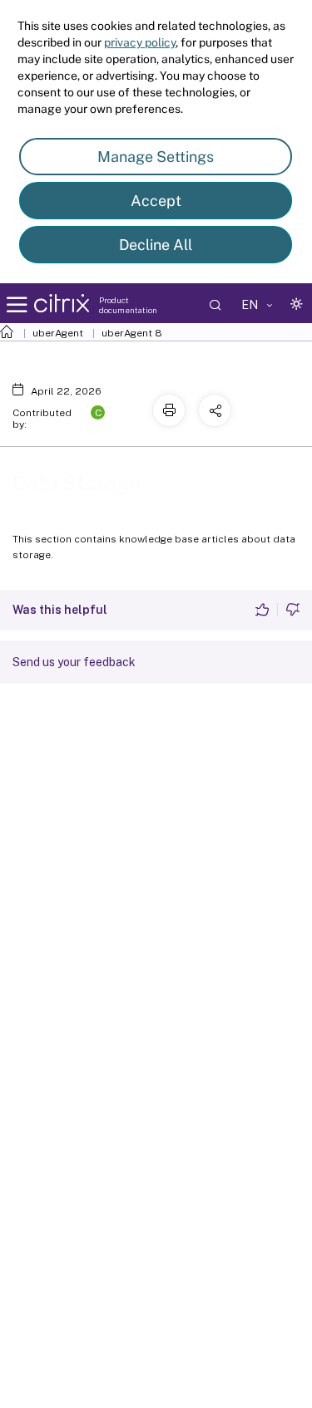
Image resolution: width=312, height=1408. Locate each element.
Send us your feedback (74, 662)
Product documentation (128, 305)
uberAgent (57, 333)
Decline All (155, 244)
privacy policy (140, 42)
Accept (156, 200)
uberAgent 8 (132, 333)
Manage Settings (155, 156)
